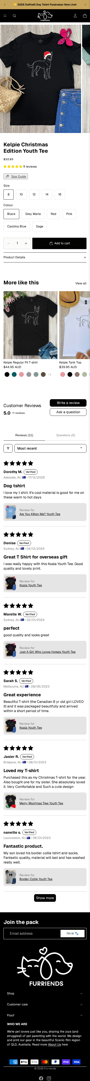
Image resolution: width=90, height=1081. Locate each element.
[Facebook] (41, 1078)
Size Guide (18, 176)
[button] (13, 166)
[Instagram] (49, 1078)
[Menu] (5, 16)
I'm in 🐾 (72, 934)
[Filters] (8, 448)
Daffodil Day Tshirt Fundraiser (44, 4)
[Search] (14, 16)
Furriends (50, 1068)
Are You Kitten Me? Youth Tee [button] (39, 514)
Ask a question (68, 412)
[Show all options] (49, 374)
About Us (54, 1044)
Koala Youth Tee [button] (30, 585)
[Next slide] (82, 336)
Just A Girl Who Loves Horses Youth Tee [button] (47, 652)
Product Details (14, 257)
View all (81, 283)
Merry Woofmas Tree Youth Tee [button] (41, 803)
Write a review (68, 403)
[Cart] (85, 16)
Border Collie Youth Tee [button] (35, 879)
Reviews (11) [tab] (24, 435)
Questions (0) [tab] (65, 435)
